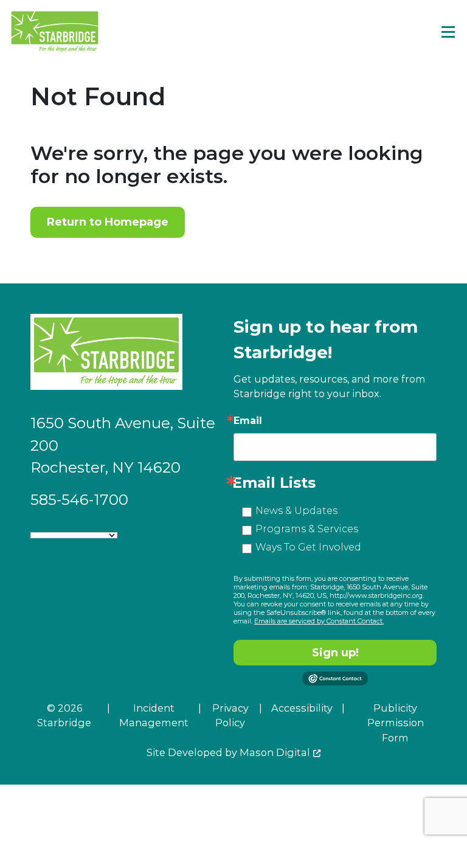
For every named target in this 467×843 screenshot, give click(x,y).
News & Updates (296, 510)
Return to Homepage (107, 222)
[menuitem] (143, 723)
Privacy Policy (230, 715)
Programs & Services (306, 529)
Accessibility (302, 708)
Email (248, 421)
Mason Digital (275, 752)
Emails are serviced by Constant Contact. (319, 621)
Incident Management (154, 715)
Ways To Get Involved (308, 547)
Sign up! (335, 652)
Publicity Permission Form (395, 723)
